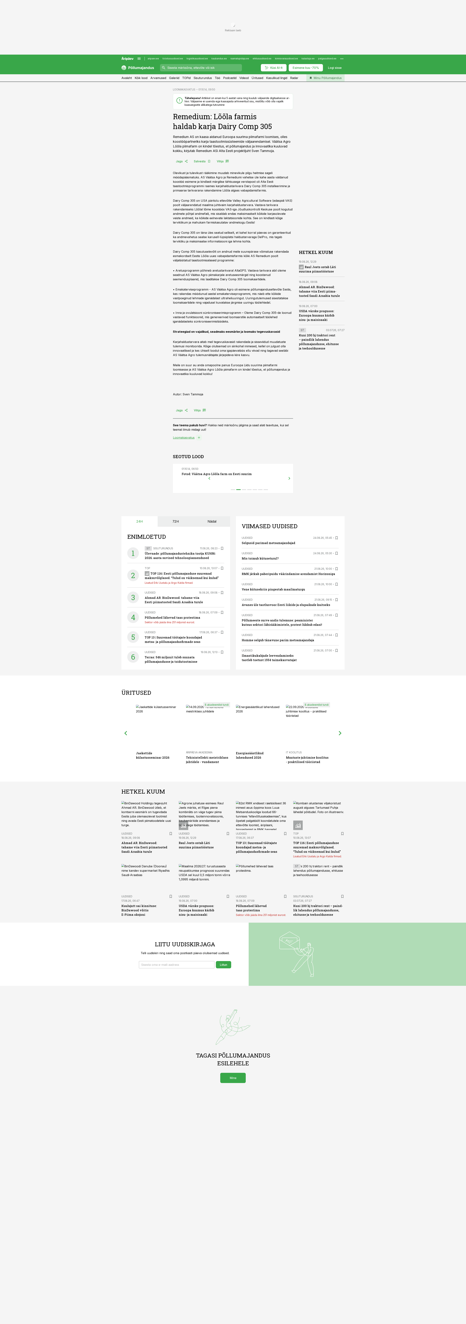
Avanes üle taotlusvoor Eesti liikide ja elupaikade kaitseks (286, 605)
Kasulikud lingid (276, 78)
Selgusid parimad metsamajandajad (268, 543)
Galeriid (174, 78)
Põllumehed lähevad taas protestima (172, 617)
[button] (176, 964)
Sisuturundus (202, 78)
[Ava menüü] (139, 58)
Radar (294, 78)
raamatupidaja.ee (239, 58)
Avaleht (126, 78)
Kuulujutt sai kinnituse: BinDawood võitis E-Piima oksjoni (139, 910)
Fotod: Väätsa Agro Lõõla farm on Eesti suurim (217, 474)
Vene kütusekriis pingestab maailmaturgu (273, 589)
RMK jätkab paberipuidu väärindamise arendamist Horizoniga (288, 574)
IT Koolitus (294, 752)
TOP (147, 568)
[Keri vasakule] (209, 478)
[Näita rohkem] (341, 58)
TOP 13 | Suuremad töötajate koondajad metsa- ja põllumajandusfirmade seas (256, 847)
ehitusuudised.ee (262, 58)
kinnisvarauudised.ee (286, 58)
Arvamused (158, 78)
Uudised (150, 592)
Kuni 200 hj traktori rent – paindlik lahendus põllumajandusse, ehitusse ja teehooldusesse (318, 910)
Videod (244, 78)
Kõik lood (141, 78)
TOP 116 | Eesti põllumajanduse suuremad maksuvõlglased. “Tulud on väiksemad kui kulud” (317, 847)
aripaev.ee (153, 58)
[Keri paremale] (289, 478)
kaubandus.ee (219, 58)
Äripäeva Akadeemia (199, 752)
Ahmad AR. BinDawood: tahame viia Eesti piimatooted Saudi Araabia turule (319, 291)
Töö (217, 78)
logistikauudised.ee (197, 58)
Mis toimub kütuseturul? (260, 558)
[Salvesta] (222, 548)
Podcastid (229, 78)
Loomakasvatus (184, 437)
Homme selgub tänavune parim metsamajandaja (278, 640)
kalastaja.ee (308, 58)
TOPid (186, 78)
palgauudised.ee (327, 58)
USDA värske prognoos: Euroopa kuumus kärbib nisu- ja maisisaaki (316, 315)
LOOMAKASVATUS (184, 89)
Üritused (257, 78)
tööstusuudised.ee (173, 58)
